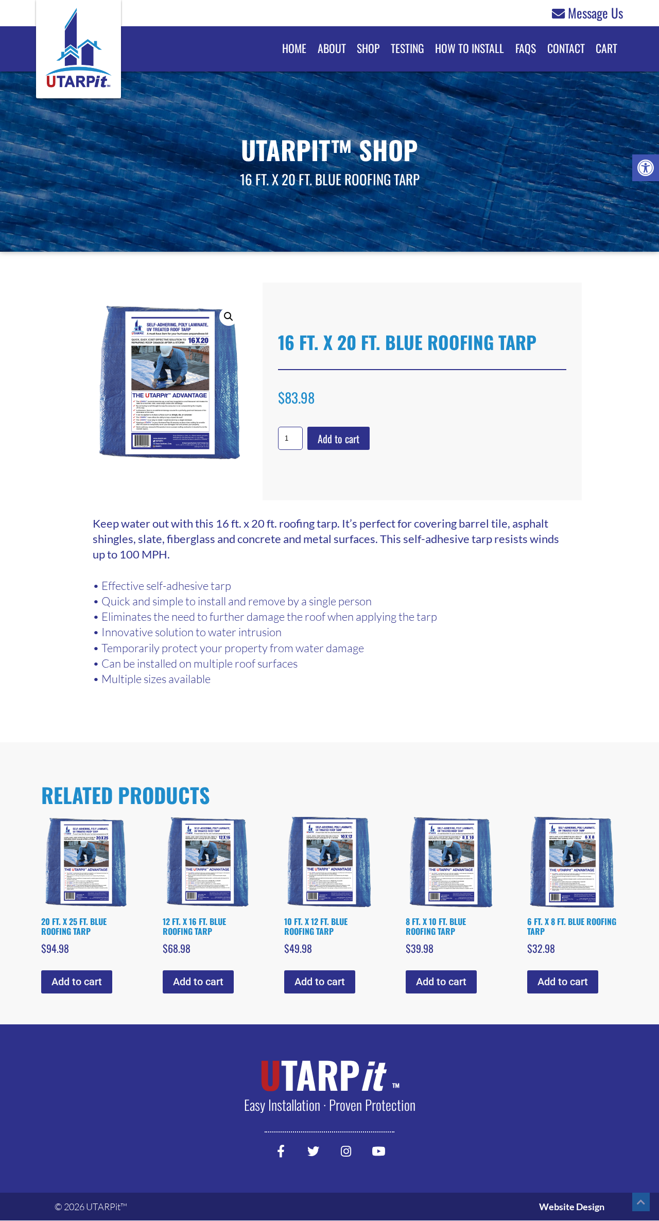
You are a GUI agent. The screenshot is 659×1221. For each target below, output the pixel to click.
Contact (566, 48)
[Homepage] (78, 67)
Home (294, 48)
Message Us (595, 13)
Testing (407, 48)
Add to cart (338, 438)
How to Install (469, 48)
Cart (606, 48)
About (332, 48)
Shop (368, 48)
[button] (645, 167)
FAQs (525, 48)
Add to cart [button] (76, 982)
